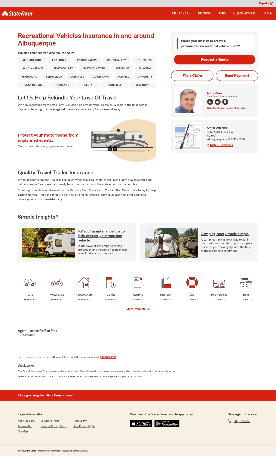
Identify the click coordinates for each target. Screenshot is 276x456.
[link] (17, 13)
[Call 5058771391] (210, 102)
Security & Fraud (50, 421)
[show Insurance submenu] (189, 13)
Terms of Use (25, 426)
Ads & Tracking (26, 421)
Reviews (204, 13)
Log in (267, 13)
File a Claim (192, 76)
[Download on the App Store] (141, 423)
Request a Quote (214, 59)
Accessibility (80, 421)
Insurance (180, 13)
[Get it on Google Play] (166, 423)
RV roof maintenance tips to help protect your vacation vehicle (101, 235)
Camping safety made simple (225, 234)
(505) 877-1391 (246, 13)
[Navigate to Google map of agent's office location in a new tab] (225, 102)
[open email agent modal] (218, 102)
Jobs (222, 13)
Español (264, 3)
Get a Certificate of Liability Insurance (226, 108)
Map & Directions (221, 145)
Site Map (23, 431)
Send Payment (237, 76)
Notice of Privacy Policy (54, 426)
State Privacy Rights (84, 426)
